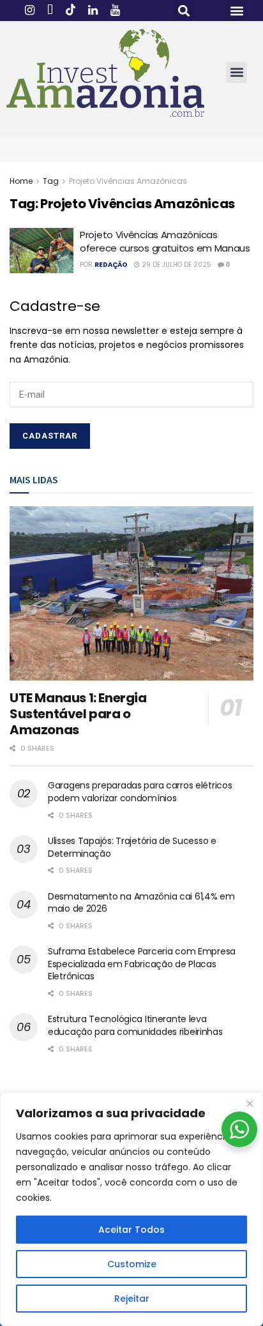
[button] (184, 10)
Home (21, 181)
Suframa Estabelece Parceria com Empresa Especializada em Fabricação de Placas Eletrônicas (142, 964)
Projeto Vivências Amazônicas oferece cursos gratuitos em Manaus (165, 241)
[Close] (249, 1103)
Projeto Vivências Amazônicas (128, 181)
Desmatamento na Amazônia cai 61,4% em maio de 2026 (141, 902)
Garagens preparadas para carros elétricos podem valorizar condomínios (140, 791)
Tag (51, 181)
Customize (131, 1264)
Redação (111, 264)
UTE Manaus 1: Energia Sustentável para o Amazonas (78, 714)
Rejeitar (131, 1298)
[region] (131, 1209)
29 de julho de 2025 (175, 264)
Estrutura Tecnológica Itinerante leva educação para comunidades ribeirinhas (135, 1025)
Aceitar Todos (131, 1229)
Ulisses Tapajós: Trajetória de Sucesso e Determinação (132, 847)
